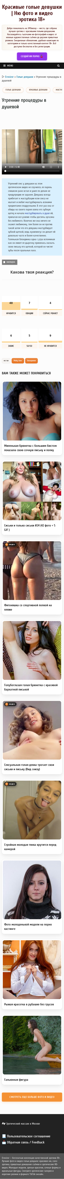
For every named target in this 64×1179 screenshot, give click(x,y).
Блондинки (31, 361)
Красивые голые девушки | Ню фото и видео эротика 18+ (32, 13)
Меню (10, 65)
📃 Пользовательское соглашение (26, 1136)
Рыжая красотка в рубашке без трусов (29, 1004)
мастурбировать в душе (37, 213)
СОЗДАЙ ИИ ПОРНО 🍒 (32, 56)
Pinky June (18, 361)
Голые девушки (24, 76)
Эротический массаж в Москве (22, 1123)
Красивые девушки (38, 89)
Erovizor (9, 76)
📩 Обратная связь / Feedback (23, 1142)
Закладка (10, 262)
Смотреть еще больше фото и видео (31, 1097)
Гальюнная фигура (16, 1079)
